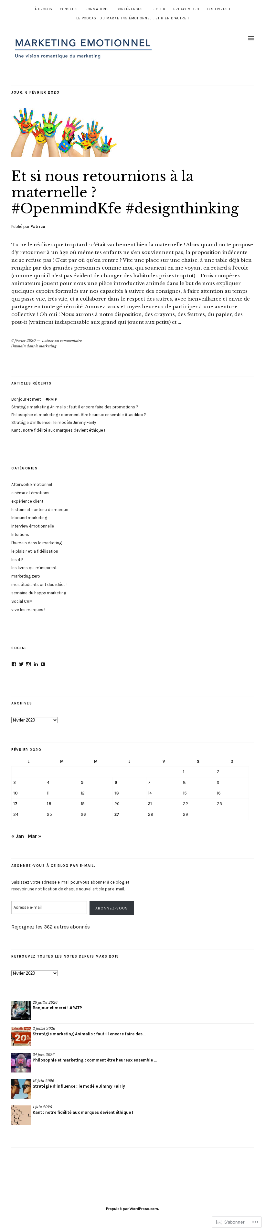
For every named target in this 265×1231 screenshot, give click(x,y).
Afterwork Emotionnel (31, 484)
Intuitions (20, 534)
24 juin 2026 (44, 1054)
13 (116, 793)
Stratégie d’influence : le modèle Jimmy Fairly (53, 422)
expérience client (27, 501)
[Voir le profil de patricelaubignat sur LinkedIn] (35, 664)
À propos (43, 9)
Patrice (37, 226)
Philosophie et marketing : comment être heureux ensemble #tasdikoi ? (78, 414)
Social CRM (22, 601)
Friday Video (186, 9)
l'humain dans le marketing (33, 346)
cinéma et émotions (30, 492)
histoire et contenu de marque (39, 509)
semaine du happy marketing (38, 592)
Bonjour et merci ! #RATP (34, 399)
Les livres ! (218, 9)
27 (116, 814)
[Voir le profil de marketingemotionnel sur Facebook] (13, 664)
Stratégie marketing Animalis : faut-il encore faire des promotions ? (74, 407)
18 (49, 803)
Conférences (130, 9)
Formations (97, 9)
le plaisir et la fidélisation (34, 551)
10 (15, 793)
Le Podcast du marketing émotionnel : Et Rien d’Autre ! (132, 18)
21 (150, 803)
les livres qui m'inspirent (34, 567)
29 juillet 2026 (45, 1002)
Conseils (69, 9)
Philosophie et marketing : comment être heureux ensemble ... (95, 1060)
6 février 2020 (23, 340)
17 (15, 803)
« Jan (17, 836)
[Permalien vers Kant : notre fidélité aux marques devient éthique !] (21, 1115)
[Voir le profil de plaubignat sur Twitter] (21, 664)
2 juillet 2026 (44, 1028)
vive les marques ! (28, 609)
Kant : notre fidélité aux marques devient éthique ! (58, 430)
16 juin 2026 (43, 1081)
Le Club (158, 9)
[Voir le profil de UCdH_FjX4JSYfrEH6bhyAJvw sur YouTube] (43, 664)
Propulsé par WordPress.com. (132, 1208)
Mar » (34, 836)
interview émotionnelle (32, 526)
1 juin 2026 (42, 1107)
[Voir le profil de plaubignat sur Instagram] (28, 664)
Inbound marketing (29, 517)
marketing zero (25, 576)
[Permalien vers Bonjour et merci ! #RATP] (21, 1010)
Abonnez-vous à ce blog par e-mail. (53, 866)
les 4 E (17, 559)
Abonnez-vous (111, 908)
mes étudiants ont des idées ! (39, 584)
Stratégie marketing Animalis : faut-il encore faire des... (89, 1033)
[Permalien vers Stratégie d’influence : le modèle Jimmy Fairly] (21, 1089)
